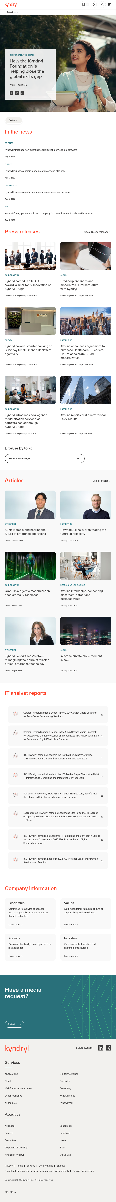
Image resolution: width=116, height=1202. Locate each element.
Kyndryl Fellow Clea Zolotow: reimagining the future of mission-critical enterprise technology (27, 659)
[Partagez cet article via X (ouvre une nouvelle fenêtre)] (11, 93)
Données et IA (12, 275)
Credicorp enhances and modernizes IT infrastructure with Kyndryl (79, 284)
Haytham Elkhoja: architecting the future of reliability (83, 531)
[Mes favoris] (94, 4)
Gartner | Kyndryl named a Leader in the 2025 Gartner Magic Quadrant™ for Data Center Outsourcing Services (60, 714)
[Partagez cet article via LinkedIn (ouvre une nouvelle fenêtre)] (17, 93)
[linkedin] (100, 1048)
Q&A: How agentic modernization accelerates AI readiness (27, 592)
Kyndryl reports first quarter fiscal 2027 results (83, 417)
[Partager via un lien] (22, 93)
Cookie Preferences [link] (83, 1171)
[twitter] (108, 1048)
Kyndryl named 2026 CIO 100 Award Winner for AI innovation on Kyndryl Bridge (28, 284)
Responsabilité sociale (22, 55)
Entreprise (66, 340)
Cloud (63, 275)
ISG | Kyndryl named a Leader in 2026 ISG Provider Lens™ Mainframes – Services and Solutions (61, 860)
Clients (9, 340)
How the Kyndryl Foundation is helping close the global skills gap (27, 68)
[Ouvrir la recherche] (102, 4)
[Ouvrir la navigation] (109, 4)
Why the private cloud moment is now (81, 658)
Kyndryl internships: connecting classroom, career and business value (81, 594)
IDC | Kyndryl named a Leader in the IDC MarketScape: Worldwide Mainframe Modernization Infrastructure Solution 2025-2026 (58, 757)
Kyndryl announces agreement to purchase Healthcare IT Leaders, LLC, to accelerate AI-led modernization (82, 351)
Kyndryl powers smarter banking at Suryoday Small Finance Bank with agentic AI (28, 349)
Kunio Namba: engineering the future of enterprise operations (25, 531)
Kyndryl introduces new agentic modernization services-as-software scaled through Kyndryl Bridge (26, 420)
